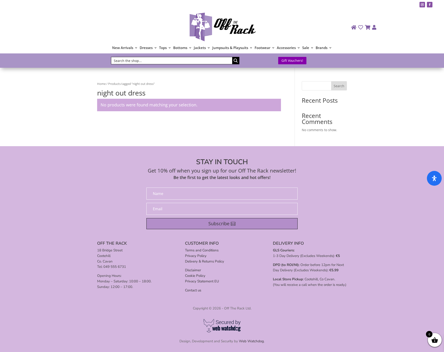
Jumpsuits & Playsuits (230, 48)
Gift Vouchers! (292, 60)
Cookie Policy (195, 275)
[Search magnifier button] (235, 60)
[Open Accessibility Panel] (434, 178)
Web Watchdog (251, 341)
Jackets (200, 48)
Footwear (262, 48)
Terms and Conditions (202, 250)
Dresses (146, 48)
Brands (321, 48)
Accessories (286, 48)
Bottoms (180, 48)
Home (101, 84)
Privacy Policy (196, 255)
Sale (305, 48)
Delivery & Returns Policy (204, 261)
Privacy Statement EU (202, 281)
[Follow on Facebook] (429, 4)
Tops (163, 48)
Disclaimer (193, 270)
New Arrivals (122, 48)
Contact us (193, 290)
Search (339, 86)
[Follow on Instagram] (422, 4)
